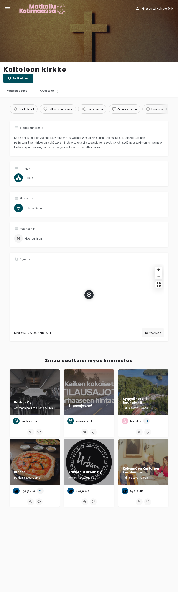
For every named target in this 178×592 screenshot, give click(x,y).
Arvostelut (49, 91)
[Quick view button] (30, 432)
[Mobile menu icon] (7, 9)
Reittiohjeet (153, 333)
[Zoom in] (158, 270)
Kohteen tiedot (17, 91)
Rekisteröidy (165, 8)
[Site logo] (43, 8)
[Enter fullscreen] (158, 284)
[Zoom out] (158, 276)
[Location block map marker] (89, 294)
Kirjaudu (147, 8)
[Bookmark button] (39, 432)
